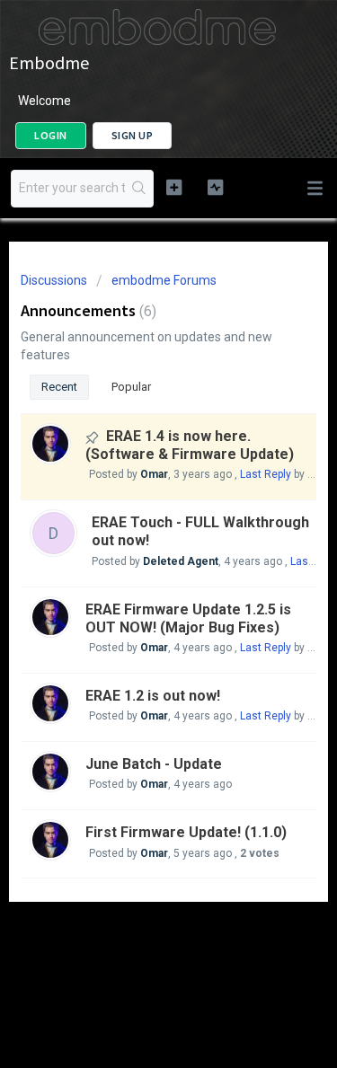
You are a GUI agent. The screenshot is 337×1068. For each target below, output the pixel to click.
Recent (59, 386)
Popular (131, 386)
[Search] (139, 189)
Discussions (54, 280)
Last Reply (265, 474)
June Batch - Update (153, 763)
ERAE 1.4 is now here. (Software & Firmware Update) (189, 445)
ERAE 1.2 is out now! (152, 695)
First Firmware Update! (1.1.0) (186, 832)
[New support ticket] (174, 187)
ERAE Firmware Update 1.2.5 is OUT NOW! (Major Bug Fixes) (188, 618)
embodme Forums (164, 280)
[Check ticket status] (215, 187)
